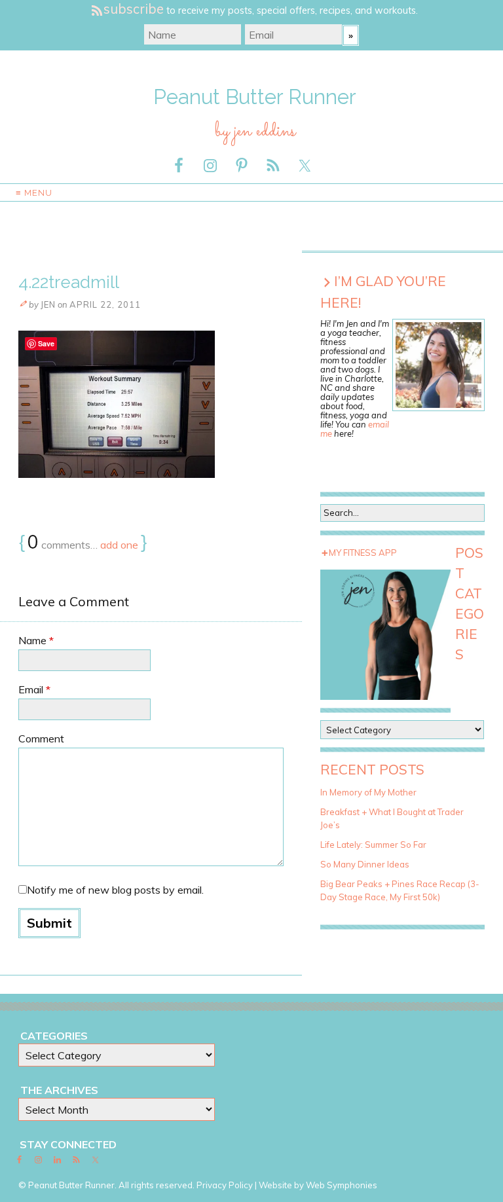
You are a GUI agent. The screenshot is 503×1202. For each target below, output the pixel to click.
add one (119, 544)
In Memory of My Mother (368, 792)
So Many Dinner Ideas (364, 864)
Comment (41, 738)
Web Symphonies (341, 1185)
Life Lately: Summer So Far (373, 844)
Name (36, 640)
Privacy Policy (224, 1185)
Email (34, 689)
